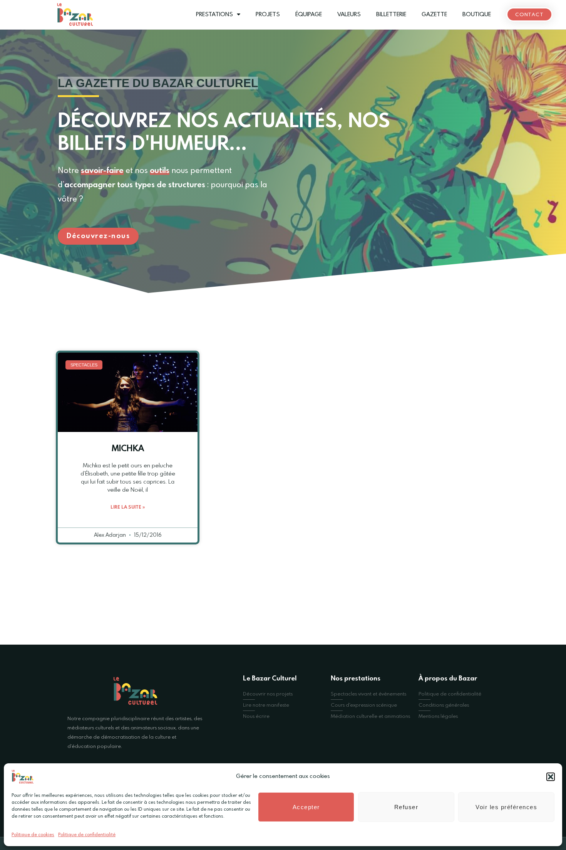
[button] (550, 777)
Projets (268, 15)
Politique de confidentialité (87, 835)
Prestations (214, 15)
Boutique (476, 15)
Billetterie (391, 15)
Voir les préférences (506, 807)
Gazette (434, 15)
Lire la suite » (128, 507)
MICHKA (128, 449)
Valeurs (349, 15)
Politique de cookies (33, 835)
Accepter (306, 807)
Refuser (406, 807)
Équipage (308, 15)
